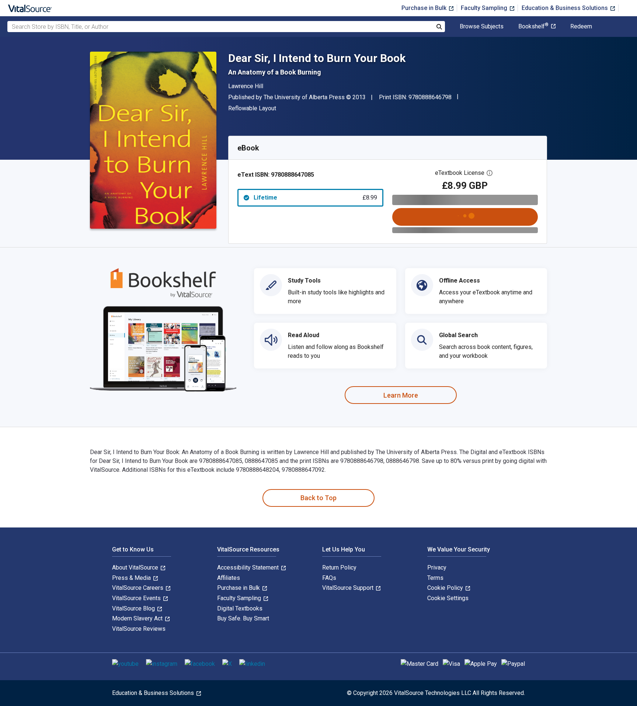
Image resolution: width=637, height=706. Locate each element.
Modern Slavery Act (138, 618)
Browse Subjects (482, 27)
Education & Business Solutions (565, 7)
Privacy (436, 567)
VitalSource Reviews (139, 628)
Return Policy (339, 567)
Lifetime (315, 197)
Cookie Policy (445, 587)
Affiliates (228, 577)
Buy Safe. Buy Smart (243, 618)
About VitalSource (136, 567)
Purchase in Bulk (424, 7)
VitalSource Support (348, 587)
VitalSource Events (137, 598)
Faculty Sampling (485, 7)
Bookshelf (533, 27)
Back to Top (318, 498)
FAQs (329, 577)
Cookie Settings (448, 598)
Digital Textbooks (239, 608)
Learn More (400, 395)
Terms (435, 577)
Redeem (581, 27)
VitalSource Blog (134, 608)
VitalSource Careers (138, 587)
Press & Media (132, 577)
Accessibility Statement (248, 567)
